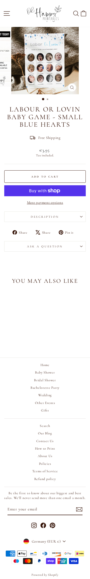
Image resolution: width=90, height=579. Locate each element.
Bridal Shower (45, 380)
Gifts (45, 410)
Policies (45, 464)
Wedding (45, 395)
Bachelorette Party (45, 388)
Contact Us (45, 441)
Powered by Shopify (45, 575)
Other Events (45, 403)
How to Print (45, 448)
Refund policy (45, 479)
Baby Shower (45, 372)
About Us (45, 456)
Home (45, 365)
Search (45, 426)
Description (45, 216)
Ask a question (45, 246)
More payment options (45, 202)
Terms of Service (45, 471)
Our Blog (45, 433)
